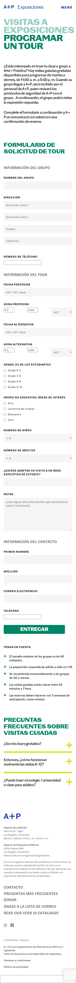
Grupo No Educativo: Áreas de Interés (34, 397)
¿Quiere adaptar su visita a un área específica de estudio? (32, 472)
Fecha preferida (17, 284)
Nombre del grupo (19, 177)
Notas (8, 494)
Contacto (13, 887)
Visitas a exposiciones (38, 27)
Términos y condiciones (17, 960)
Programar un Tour (33, 43)
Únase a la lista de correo (30, 906)
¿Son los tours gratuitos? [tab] (22, 743)
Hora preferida (16, 304)
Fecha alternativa (19, 324)
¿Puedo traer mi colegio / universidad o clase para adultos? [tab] (32, 782)
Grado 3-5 (14, 376)
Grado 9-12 (15, 387)
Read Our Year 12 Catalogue (31, 912)
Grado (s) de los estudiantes (27, 364)
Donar (10, 899)
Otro (11, 420)
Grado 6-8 (14, 381)
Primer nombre (16, 551)
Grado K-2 (14, 370)
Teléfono (11, 610)
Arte (11, 403)
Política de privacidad (16, 967)
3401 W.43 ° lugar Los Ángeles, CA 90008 (16, 832)
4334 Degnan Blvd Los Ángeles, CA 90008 (16, 850)
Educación (14, 414)
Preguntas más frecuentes (31, 893)
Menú (66, 7)
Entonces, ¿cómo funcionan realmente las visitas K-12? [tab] (25, 762)
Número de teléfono (20, 256)
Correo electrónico (21, 591)
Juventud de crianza (21, 408)
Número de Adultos (19, 450)
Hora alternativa (18, 344)
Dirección (12, 197)
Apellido (11, 571)
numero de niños (18, 430)
